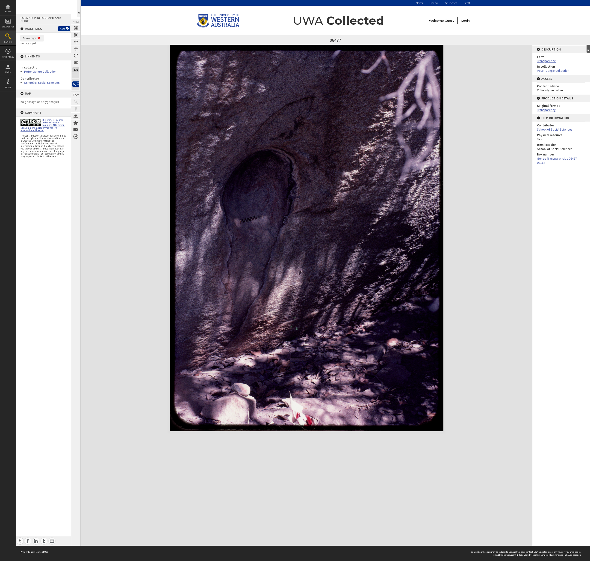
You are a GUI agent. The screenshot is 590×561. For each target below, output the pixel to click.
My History (8, 57)
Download (75, 115)
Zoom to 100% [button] (75, 62)
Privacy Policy (27, 551)
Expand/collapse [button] (588, 49)
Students (451, 3)
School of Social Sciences (42, 83)
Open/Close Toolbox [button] (78, 8)
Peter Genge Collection (40, 71)
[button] (75, 84)
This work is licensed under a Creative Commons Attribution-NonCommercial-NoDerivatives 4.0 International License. (43, 125)
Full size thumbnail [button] (75, 27)
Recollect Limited (540, 554)
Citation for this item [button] (75, 136)
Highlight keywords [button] (75, 108)
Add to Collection (75, 122)
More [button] (8, 87)
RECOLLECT (498, 554)
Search (8, 41)
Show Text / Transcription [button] (75, 95)
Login (8, 72)
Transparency (546, 61)
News (419, 3)
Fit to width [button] (75, 41)
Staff (467, 3)
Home (8, 11)
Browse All (8, 26)
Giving (434, 3)
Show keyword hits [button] (75, 101)
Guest (449, 20)
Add (62, 28)
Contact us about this (75, 129)
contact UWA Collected (536, 551)
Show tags (29, 38)
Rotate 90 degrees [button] (75, 55)
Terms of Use (41, 551)
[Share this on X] (20, 538)
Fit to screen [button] (75, 34)
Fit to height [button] (75, 48)
